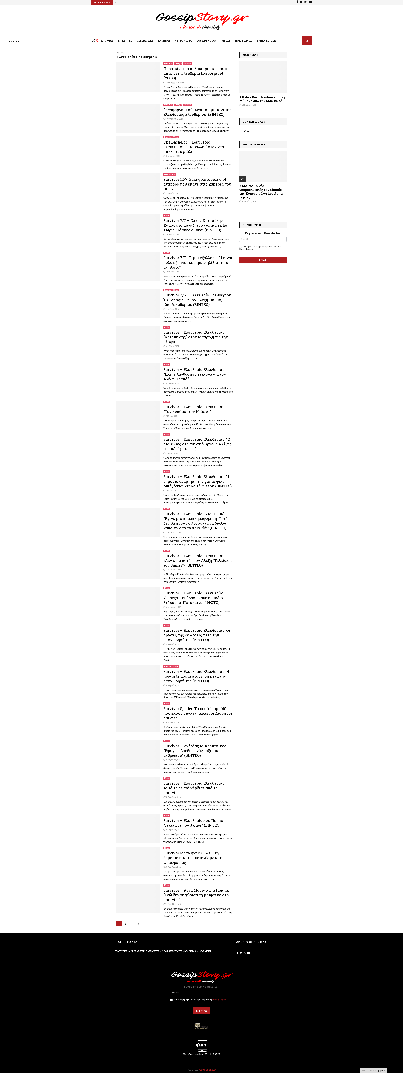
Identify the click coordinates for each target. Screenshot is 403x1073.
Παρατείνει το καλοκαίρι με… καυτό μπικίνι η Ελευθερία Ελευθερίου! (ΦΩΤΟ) (195, 73)
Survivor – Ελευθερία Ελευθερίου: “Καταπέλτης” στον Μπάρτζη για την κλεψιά (195, 337)
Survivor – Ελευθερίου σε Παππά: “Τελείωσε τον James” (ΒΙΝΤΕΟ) (193, 823)
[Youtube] (310, 2)
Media (175, 137)
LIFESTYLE (125, 40)
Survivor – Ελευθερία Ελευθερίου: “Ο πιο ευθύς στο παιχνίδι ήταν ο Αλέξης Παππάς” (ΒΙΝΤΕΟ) (197, 444)
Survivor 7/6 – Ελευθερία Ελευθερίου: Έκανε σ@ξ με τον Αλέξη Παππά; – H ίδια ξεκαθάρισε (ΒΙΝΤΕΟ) (197, 300)
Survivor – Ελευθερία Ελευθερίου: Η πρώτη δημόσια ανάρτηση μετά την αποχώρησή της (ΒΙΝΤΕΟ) (196, 676)
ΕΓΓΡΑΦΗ (263, 260)
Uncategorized (170, 174)
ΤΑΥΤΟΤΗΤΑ (122, 951)
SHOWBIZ (107, 40)
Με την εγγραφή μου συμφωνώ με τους (260, 247)
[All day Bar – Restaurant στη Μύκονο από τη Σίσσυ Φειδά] (263, 77)
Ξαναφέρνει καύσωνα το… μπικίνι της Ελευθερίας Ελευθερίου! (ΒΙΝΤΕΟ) (197, 112)
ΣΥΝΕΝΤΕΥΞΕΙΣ (267, 40)
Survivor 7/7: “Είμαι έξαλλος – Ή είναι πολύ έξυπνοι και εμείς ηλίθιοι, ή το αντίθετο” (197, 262)
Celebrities (168, 64)
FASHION (164, 40)
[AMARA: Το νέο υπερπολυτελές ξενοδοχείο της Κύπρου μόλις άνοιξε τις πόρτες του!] (263, 166)
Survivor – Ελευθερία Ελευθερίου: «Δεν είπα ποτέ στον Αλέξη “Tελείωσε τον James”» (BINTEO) (197, 560)
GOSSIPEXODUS (206, 40)
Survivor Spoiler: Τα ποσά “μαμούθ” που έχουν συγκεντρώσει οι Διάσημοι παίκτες (197, 713)
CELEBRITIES (145, 40)
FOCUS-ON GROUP (207, 1070)
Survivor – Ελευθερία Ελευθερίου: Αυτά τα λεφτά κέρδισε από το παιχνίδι (194, 788)
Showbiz (187, 64)
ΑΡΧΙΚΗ (92, 41)
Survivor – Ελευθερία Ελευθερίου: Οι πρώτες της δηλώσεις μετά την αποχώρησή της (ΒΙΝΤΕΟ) (196, 635)
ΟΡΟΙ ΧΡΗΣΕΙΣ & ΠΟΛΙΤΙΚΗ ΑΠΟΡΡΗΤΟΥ (154, 951)
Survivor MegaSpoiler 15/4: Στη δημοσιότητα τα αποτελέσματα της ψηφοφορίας (194, 858)
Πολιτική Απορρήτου (373, 1070)
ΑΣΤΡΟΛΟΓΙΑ (183, 40)
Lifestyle (178, 64)
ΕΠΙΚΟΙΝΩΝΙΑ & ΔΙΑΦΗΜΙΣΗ (194, 951)
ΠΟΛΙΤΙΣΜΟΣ (243, 40)
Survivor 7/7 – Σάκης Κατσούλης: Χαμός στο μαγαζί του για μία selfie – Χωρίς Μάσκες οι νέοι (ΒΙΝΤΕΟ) (196, 225)
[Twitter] (301, 2)
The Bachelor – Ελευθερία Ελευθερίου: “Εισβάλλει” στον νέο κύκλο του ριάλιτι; (193, 147)
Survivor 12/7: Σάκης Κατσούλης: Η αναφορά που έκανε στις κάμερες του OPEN (197, 184)
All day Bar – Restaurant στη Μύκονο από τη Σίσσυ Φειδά (262, 99)
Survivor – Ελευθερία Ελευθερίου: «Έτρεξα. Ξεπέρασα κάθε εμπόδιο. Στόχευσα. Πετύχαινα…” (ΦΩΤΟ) (194, 598)
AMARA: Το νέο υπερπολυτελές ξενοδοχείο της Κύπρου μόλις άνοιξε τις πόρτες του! (261, 191)
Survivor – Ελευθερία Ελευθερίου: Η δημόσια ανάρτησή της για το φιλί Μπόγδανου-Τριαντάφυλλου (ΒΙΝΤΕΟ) (197, 481)
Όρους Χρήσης (246, 249)
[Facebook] (297, 2)
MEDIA (225, 40)
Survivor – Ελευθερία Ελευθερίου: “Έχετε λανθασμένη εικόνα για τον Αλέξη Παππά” (194, 374)
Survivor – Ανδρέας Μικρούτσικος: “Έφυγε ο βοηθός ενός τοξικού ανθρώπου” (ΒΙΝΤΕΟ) (195, 750)
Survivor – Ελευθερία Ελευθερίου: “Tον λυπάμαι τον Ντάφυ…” (194, 409)
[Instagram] (305, 2)
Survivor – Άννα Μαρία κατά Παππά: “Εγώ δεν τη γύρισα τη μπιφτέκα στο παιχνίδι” (196, 895)
